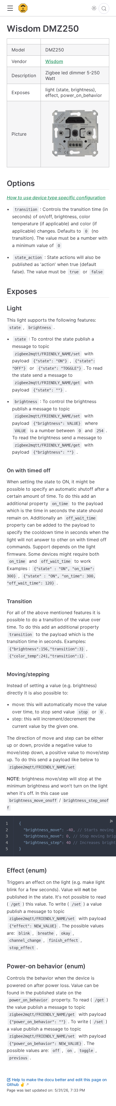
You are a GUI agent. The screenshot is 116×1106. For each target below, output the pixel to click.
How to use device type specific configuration (56, 197)
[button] (10, 8)
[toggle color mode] (94, 8)
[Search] (104, 8)
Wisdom (54, 61)
